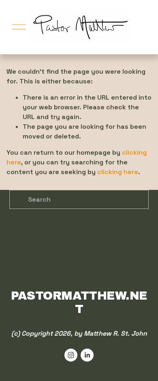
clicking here (117, 172)
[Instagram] (70, 355)
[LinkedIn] (87, 355)
